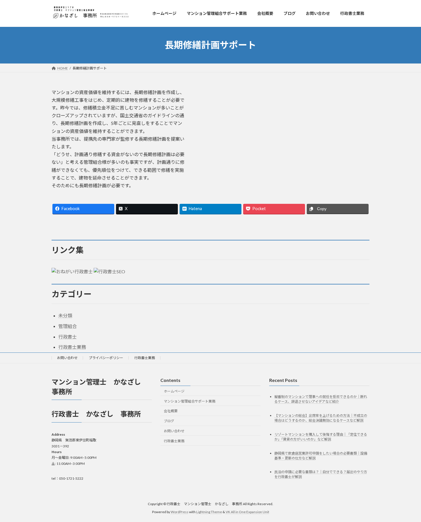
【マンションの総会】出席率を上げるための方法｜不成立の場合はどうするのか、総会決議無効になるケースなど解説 (320, 418)
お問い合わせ (67, 358)
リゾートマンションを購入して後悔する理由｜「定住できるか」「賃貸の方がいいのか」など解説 (320, 436)
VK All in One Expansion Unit (247, 512)
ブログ (169, 421)
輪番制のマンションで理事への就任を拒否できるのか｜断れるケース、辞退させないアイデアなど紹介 (320, 399)
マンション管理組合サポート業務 (189, 401)
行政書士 (67, 336)
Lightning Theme (209, 512)
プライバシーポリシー (106, 358)
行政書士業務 (72, 347)
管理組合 (67, 326)
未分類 (65, 315)
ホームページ (174, 391)
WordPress (179, 512)
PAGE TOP (406, 500)
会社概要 (171, 411)
